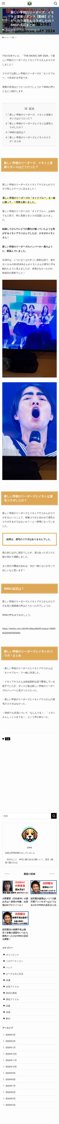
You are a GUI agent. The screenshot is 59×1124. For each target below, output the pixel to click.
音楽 (7, 30)
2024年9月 (11, 1072)
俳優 (8, 980)
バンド (9, 967)
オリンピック (12, 954)
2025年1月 (11, 1047)
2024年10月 (11, 1066)
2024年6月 (11, 1092)
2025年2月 (11, 1041)
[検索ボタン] (55, 3)
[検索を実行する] (54, 816)
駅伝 (8, 1018)
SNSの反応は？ (17, 132)
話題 (8, 1005)
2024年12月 (11, 1053)
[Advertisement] (29, 779)
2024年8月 (11, 1079)
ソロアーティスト (14, 960)
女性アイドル (12, 986)
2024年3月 (11, 1104)
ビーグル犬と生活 (14, 973)
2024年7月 (11, 1085)
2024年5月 (11, 1098)
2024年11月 (11, 1060)
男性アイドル (12, 999)
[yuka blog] (29, 3)
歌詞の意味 (11, 992)
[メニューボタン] (3, 3)
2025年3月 (11, 1034)
